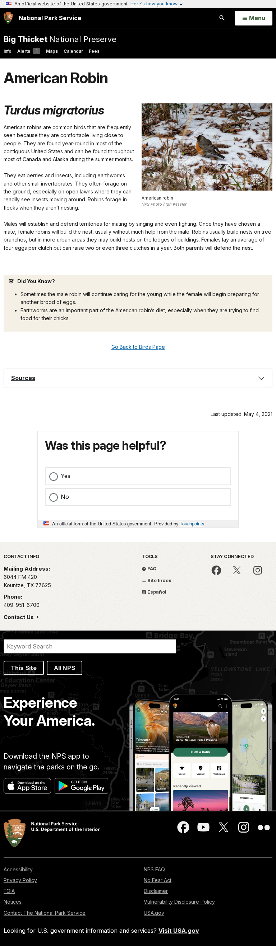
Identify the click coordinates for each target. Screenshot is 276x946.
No (65, 496)
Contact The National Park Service (45, 913)
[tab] (138, 378)
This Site (24, 667)
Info (8, 51)
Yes (65, 475)
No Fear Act (157, 880)
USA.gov (154, 913)
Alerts (27, 51)
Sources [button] (23, 377)
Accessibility (18, 869)
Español (156, 592)
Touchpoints (192, 523)
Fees (94, 51)
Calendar (73, 51)
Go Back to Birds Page (138, 347)
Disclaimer (156, 891)
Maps (52, 51)
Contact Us (19, 617)
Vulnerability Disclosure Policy (179, 902)
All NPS (64, 667)
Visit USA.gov (178, 930)
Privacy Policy (20, 880)
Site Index (158, 580)
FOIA (9, 891)
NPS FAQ (154, 869)
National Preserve (60, 39)
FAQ (151, 568)
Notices (13, 902)
